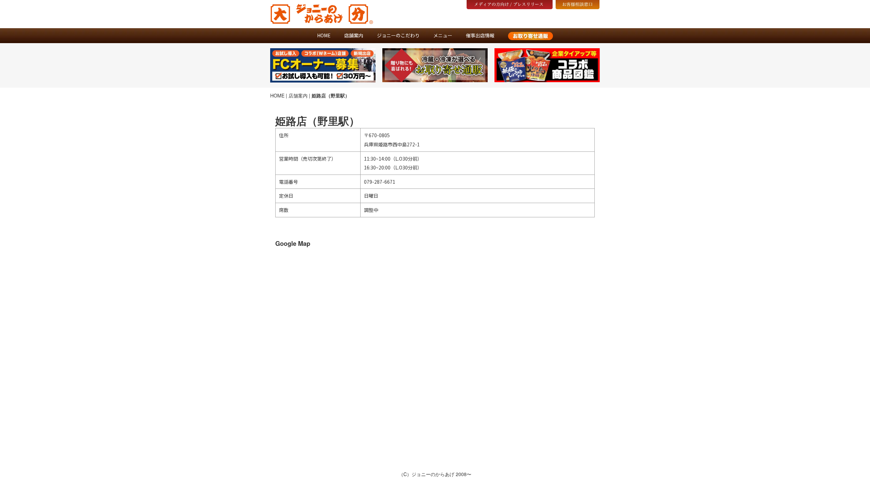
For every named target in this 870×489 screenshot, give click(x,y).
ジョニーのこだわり (398, 35)
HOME (324, 35)
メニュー (442, 35)
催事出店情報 (480, 35)
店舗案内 (353, 35)
